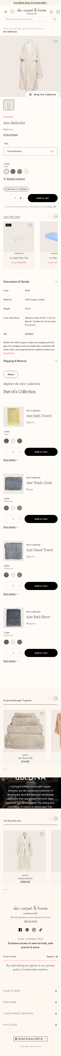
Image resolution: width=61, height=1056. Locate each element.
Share (11, 374)
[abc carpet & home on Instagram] (34, 929)
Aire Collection (36, 28)
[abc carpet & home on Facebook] (20, 929)
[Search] (54, 19)
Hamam (8, 116)
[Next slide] (56, 216)
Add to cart (42, 198)
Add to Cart (41, 451)
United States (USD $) (30, 1038)
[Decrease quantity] (9, 198)
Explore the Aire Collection (21, 384)
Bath (25, 28)
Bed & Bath (15, 28)
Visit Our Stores (30, 921)
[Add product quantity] (7, 452)
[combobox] (30, 19)
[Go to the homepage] (31, 14)
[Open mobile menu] (5, 11)
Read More (9, 353)
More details (9, 460)
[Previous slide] (50, 216)
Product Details (10, 134)
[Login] (51, 11)
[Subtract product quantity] (19, 452)
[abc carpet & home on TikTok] (40, 929)
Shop (5, 28)
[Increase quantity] (21, 198)
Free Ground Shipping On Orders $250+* (30, 2)
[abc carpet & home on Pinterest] (27, 929)
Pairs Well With (11, 216)
